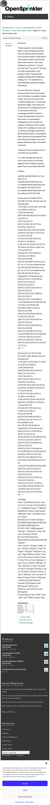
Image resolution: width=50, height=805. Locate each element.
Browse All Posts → (9, 712)
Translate (20, 755)
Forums (18, 27)
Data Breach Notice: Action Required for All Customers (23, 702)
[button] (46, 763)
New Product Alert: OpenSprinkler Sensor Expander (21, 706)
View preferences (25, 797)
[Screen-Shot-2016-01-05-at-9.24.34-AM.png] (25, 609)
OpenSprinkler (8, 27)
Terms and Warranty (9, 737)
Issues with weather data (21, 30)
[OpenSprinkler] (24, 7)
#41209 (44, 38)
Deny (25, 790)
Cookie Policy (19, 802)
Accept (25, 783)
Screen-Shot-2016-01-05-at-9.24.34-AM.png (26, 620)
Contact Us (6, 729)
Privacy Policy (29, 802)
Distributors (6, 741)
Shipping (5, 733)
